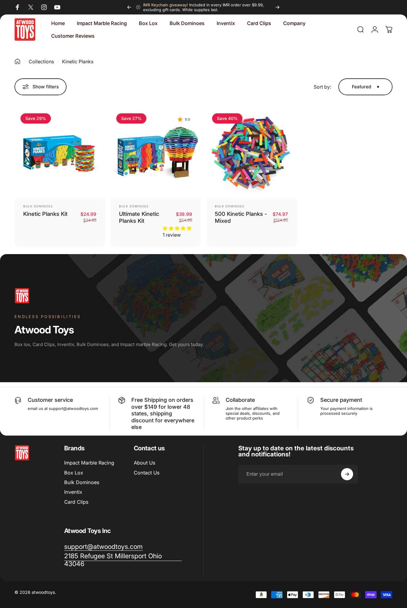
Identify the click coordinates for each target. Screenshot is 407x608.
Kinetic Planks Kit (45, 213)
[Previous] (129, 7)
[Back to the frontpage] (17, 61)
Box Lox (73, 473)
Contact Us (146, 473)
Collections (41, 61)
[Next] (277, 7)
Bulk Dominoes (38, 206)
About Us (144, 463)
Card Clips (76, 502)
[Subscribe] (347, 474)
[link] (123, 560)
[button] (177, 228)
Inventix (73, 492)
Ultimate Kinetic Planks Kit (139, 217)
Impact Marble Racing (89, 463)
